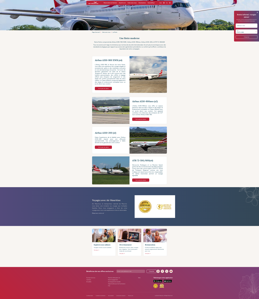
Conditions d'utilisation (100, 295)
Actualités (88, 281)
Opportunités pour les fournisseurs (116, 283)
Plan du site (130, 295)
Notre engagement (113, 279)
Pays (238, 30)
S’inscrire (151, 271)
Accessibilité (111, 295)
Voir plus (96, 250)
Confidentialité (89, 295)
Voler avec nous (106, 32)
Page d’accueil (96, 32)
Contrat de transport (120, 295)
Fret (109, 285)
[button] (164, 3)
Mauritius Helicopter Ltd (114, 277)
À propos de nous (90, 277)
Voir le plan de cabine (103, 88)
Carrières (88, 279)
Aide (139, 277)
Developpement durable (114, 281)
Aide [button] (160, 2)
